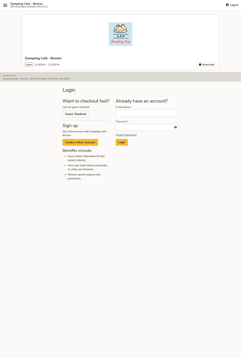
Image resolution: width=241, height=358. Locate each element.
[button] (122, 142)
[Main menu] (5, 5)
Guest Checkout (75, 114)
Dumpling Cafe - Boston (26, 4)
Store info (208, 64)
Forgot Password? (126, 135)
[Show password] (175, 127)
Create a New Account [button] (80, 142)
